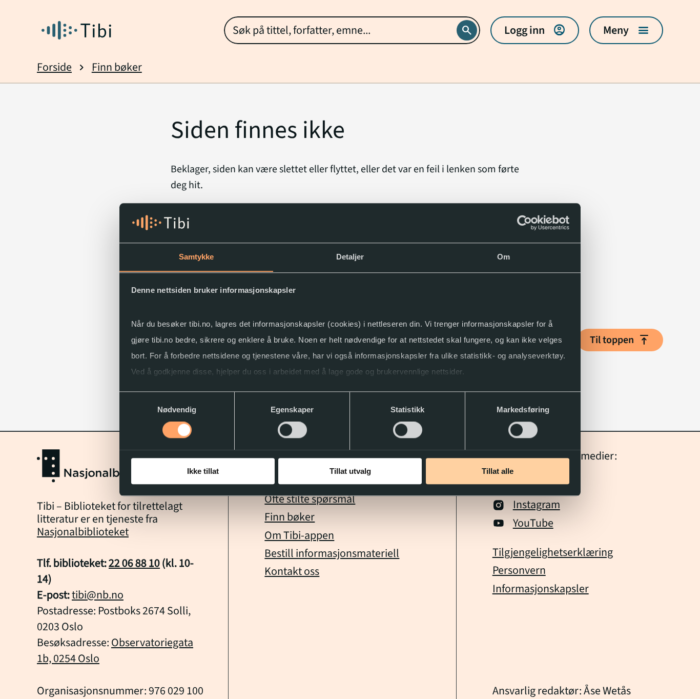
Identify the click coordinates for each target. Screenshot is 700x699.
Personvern (519, 570)
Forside (54, 67)
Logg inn (534, 30)
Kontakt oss (291, 571)
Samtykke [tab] (196, 256)
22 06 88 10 (134, 563)
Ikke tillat (203, 470)
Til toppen (620, 340)
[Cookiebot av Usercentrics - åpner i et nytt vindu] (524, 222)
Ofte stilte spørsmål (309, 499)
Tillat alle (497, 470)
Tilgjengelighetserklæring (552, 552)
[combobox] (352, 30)
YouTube (533, 523)
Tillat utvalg (350, 470)
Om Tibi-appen (299, 535)
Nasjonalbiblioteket (83, 532)
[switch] (292, 430)
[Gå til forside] (76, 30)
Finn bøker (117, 67)
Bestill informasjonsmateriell (331, 553)
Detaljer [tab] (350, 256)
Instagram (536, 504)
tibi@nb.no (97, 595)
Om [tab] (503, 256)
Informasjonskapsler (540, 589)
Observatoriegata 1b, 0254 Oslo (115, 650)
